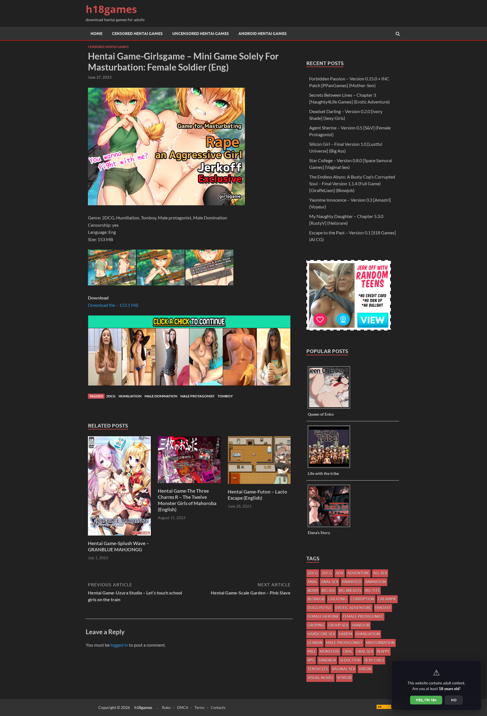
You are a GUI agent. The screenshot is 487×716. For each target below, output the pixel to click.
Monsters (329, 651)
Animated (351, 582)
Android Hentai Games (262, 33)
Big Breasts (350, 590)
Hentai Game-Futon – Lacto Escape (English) (257, 495)
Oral (348, 651)
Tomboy (225, 396)
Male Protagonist (197, 396)
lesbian (314, 642)
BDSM (312, 590)
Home (96, 33)
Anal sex (329, 582)
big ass (328, 590)
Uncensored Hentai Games (200, 33)
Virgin (365, 669)
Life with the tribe (323, 473)
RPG (311, 660)
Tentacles (317, 669)
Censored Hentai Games (137, 33)
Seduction (350, 660)
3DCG (327, 573)
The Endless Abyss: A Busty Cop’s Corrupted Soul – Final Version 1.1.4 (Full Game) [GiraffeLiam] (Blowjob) (352, 183)
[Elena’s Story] (331, 526)
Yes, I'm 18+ (426, 700)
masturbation (380, 642)
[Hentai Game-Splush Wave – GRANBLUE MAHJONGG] (119, 536)
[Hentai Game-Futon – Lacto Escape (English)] (259, 485)
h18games (111, 9)
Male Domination (161, 396)
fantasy (383, 607)
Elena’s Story (319, 532)
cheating (337, 599)
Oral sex (364, 651)
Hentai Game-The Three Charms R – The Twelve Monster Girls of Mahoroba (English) (187, 500)
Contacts (218, 707)
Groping (315, 625)
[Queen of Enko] (331, 408)
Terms (199, 707)
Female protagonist (363, 616)
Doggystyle (319, 607)
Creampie (387, 599)
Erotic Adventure (353, 607)
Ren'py (383, 651)
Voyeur (344, 677)
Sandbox (327, 660)
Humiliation (130, 396)
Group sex (338, 625)
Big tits (372, 590)
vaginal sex (343, 669)
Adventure (358, 573)
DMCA (182, 707)
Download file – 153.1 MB (113, 305)
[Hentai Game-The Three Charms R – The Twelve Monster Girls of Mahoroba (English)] (189, 484)
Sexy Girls (374, 660)
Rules (166, 707)
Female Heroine (323, 616)
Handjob (360, 625)
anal (312, 582)
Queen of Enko (321, 414)
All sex (380, 573)
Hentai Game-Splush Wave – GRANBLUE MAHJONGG (118, 546)
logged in (119, 644)
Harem (345, 634)
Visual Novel (320, 677)
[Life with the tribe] (331, 467)
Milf (311, 651)
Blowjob (315, 599)
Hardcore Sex (321, 634)
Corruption (362, 599)
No (454, 700)
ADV (340, 573)
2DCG (111, 396)
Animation (375, 582)
